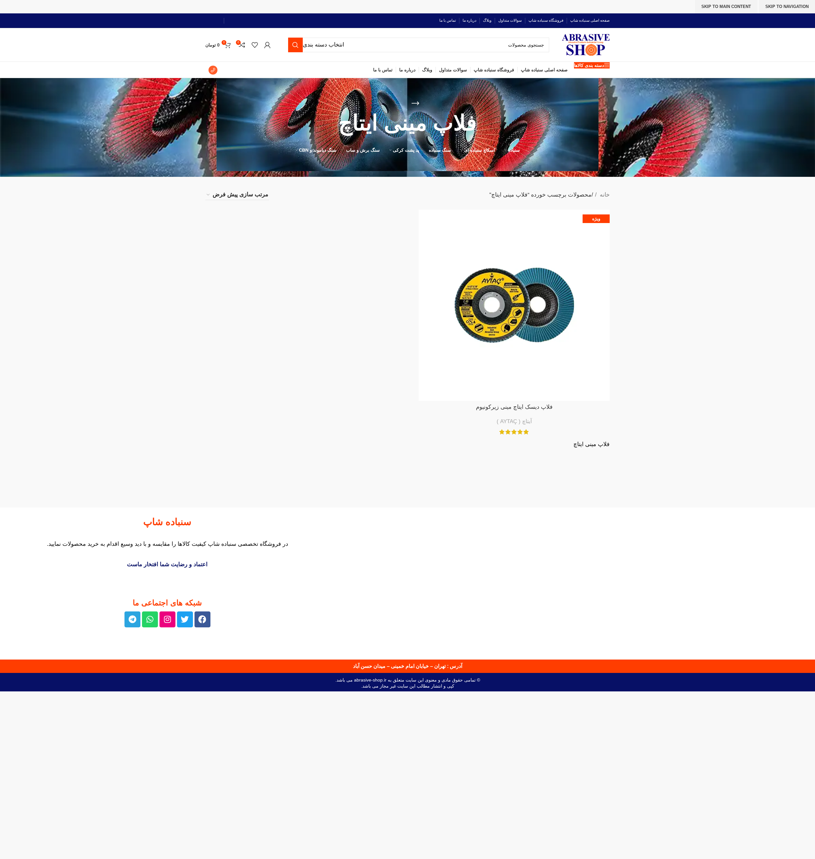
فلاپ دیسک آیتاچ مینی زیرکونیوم (514, 407)
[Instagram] (167, 619)
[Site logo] (586, 44)
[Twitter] (185, 619)
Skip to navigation (787, 6)
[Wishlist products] (254, 45)
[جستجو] (295, 45)
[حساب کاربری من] (267, 45)
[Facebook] (202, 619)
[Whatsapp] (150, 619)
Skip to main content (726, 6)
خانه (604, 194)
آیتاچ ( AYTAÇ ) (514, 421)
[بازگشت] (415, 103)
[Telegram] (132, 619)
